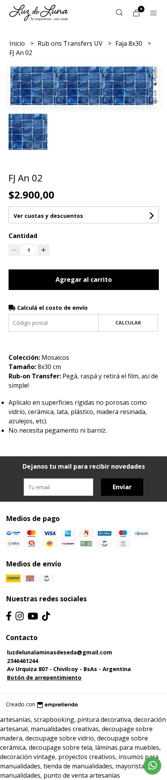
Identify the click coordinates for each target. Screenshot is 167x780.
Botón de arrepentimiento (44, 677)
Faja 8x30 (129, 43)
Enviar (122, 487)
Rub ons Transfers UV (71, 43)
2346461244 (22, 660)
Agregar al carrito (84, 279)
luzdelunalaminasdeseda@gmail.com (59, 652)
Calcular (128, 322)
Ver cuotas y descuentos (48, 215)
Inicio (17, 43)
